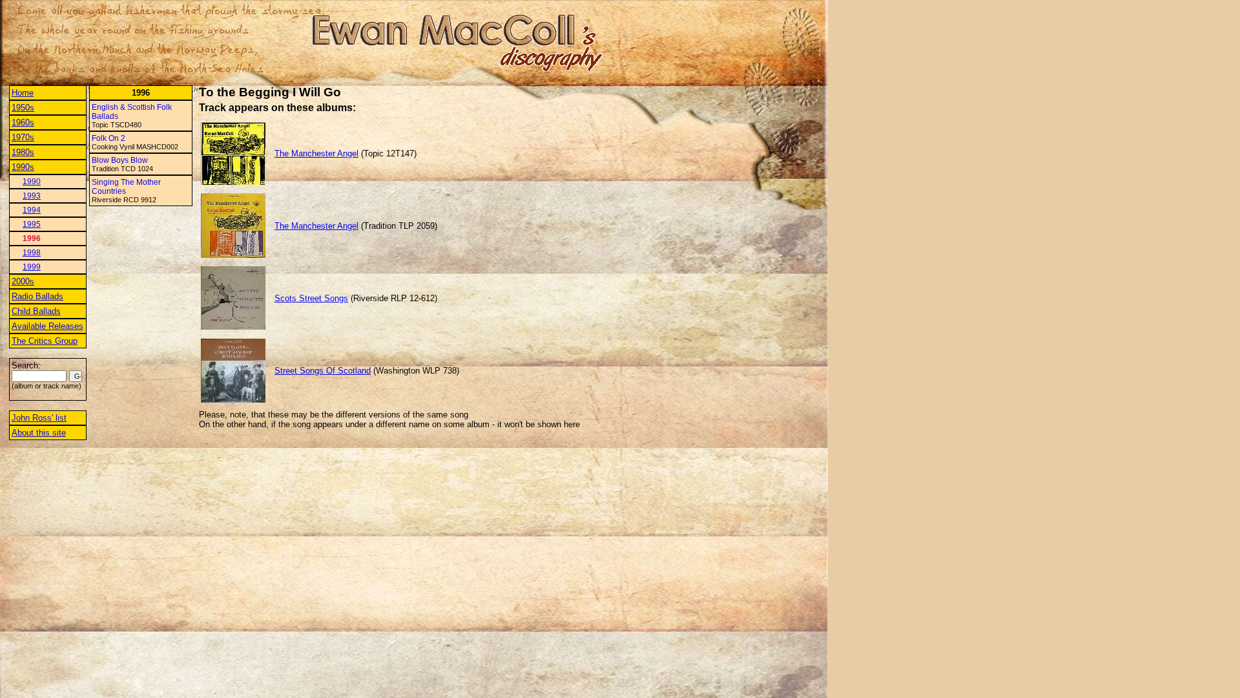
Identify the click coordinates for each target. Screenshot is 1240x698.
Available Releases (47, 326)
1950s (23, 107)
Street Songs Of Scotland (322, 370)
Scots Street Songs (311, 298)
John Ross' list (39, 418)
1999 (32, 266)
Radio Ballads (37, 296)
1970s (23, 137)
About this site (39, 433)
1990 (32, 181)
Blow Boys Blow (120, 160)
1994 (32, 210)
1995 (32, 224)
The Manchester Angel (316, 153)
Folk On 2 (108, 138)
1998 (32, 252)
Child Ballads (36, 311)
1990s (23, 167)
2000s (23, 281)
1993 (32, 195)
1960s (23, 122)
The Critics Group (45, 341)
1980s (23, 152)
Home (23, 93)
